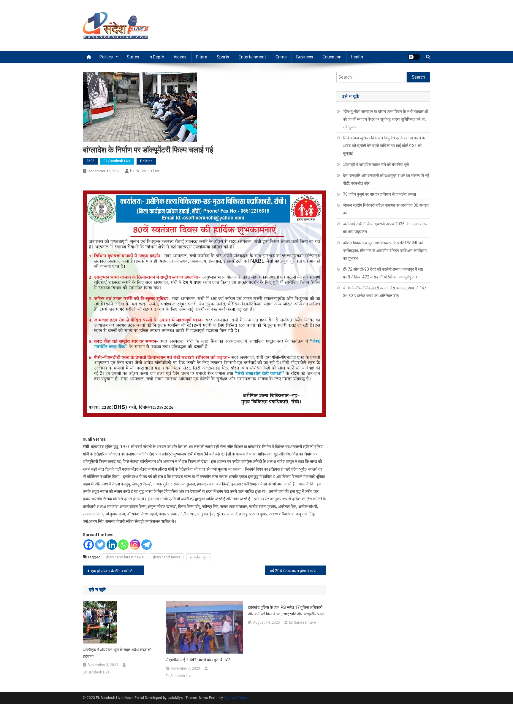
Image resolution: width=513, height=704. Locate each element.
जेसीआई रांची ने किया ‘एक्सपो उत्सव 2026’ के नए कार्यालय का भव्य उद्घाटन (385, 228)
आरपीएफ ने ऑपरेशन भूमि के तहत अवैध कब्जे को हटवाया (117, 653)
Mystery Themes (237, 698)
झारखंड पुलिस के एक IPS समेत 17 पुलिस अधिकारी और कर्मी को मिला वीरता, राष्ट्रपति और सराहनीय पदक (286, 610)
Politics (106, 57)
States (133, 57)
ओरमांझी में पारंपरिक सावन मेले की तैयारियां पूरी (376, 164)
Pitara (201, 57)
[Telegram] (146, 544)
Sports (223, 57)
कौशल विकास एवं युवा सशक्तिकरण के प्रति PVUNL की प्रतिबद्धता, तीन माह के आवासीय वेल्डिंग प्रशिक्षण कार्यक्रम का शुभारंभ (385, 250)
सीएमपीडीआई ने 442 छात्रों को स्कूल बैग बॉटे (198, 659)
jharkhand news (166, 557)
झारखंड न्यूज (198, 557)
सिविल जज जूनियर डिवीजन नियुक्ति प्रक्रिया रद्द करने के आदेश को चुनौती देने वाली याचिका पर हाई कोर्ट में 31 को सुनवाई (384, 146)
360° (90, 161)
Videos (180, 57)
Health (357, 57)
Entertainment (252, 57)
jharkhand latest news (125, 557)
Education (332, 57)
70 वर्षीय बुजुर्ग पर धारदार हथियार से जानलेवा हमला (379, 194)
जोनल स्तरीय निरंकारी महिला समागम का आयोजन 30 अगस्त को (386, 209)
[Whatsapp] (123, 544)
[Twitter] (100, 544)
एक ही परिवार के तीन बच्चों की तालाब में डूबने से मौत (117, 570)
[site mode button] (414, 57)
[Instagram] (135, 544)
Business (304, 57)
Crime (281, 57)
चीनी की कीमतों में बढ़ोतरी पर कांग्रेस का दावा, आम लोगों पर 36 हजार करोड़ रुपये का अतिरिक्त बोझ (384, 292)
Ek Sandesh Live (117, 161)
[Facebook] (88, 544)
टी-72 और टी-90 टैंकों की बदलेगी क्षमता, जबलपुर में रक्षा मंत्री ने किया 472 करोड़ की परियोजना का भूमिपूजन (383, 273)
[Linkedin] (112, 544)
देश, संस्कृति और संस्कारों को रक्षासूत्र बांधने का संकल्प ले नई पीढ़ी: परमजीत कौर (386, 179)
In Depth (156, 57)
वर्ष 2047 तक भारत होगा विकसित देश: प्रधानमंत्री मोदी (298, 570)
